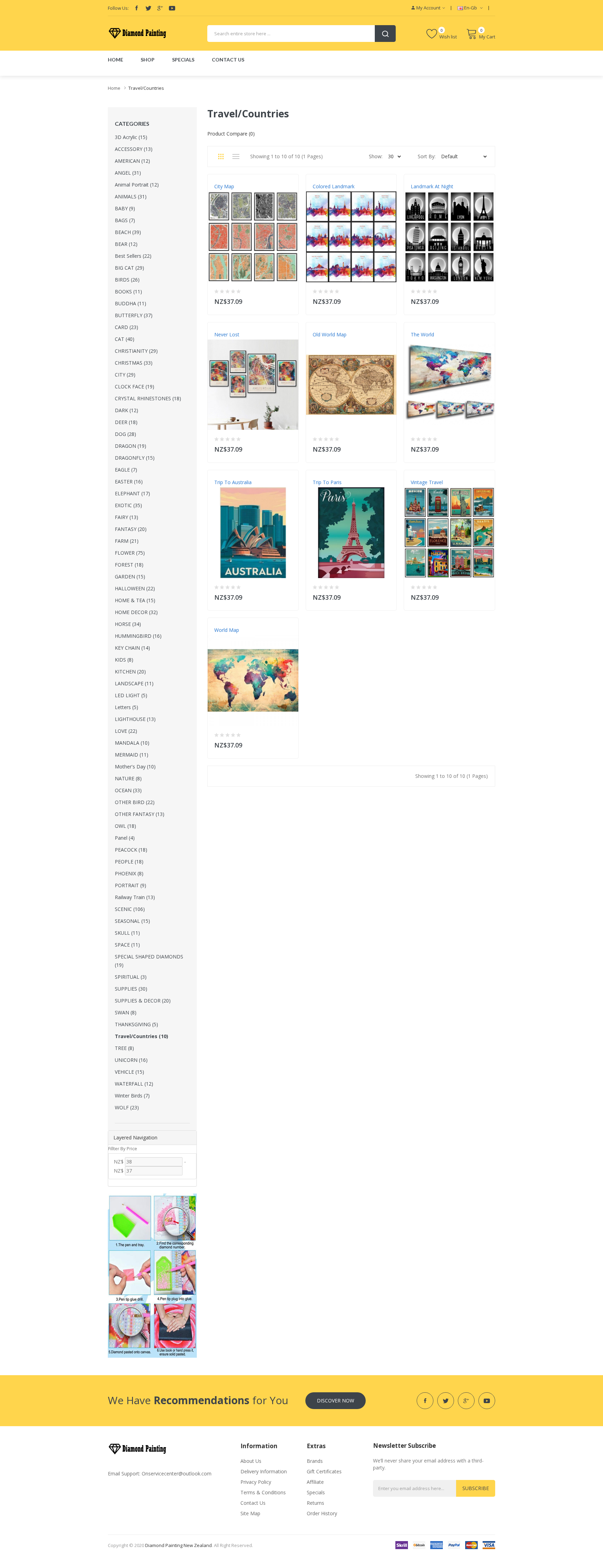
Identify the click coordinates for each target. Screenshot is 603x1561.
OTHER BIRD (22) (135, 802)
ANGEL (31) (128, 172)
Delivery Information (263, 1471)
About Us (250, 1461)
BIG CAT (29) (129, 267)
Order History (322, 1513)
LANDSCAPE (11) (134, 683)
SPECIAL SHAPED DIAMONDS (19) (149, 960)
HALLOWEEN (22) (135, 588)
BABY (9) (125, 208)
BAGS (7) (125, 220)
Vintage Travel (427, 482)
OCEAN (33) (128, 790)
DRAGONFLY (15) (135, 457)
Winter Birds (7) (132, 1095)
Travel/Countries (146, 88)
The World (422, 334)
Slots (197, 1556)
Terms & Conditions (263, 1492)
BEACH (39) (128, 232)
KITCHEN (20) (130, 671)
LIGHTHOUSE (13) (135, 719)
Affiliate (315, 1482)
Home (114, 88)
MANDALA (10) (132, 742)
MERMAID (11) (131, 754)
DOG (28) (125, 434)
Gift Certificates (324, 1471)
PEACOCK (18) (131, 849)
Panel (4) (125, 837)
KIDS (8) (124, 659)
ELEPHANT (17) (132, 493)
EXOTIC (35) (128, 505)
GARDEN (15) (130, 576)
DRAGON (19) (130, 446)
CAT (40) (124, 339)
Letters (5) (126, 707)
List (236, 156)
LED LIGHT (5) (131, 695)
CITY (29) (125, 374)
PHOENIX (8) (129, 873)
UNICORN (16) (131, 1060)
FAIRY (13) (126, 517)
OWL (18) (125, 826)
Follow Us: (118, 8)
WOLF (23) (127, 1107)
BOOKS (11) (128, 291)
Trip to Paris (327, 482)
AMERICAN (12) (132, 161)
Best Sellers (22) (133, 256)
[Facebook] (136, 8)
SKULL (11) (127, 932)
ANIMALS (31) (131, 196)
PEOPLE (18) (129, 861)
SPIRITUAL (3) (131, 976)
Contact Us (253, 1503)
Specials (316, 1492)
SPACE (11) (127, 944)
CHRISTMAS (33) (133, 362)
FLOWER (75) (130, 552)
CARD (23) (126, 327)
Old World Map (330, 334)
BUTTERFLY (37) (133, 315)
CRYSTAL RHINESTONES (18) (148, 398)
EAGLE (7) (126, 469)
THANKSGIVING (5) (136, 1024)
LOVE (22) (126, 731)
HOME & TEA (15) (135, 600)
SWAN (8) (125, 1012)
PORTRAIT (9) (130, 885)
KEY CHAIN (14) (132, 647)
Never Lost (226, 334)
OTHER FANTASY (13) (139, 814)
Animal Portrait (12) (137, 184)
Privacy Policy (255, 1482)
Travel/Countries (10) (141, 1036)
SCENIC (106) (130, 909)
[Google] (160, 8)
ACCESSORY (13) (133, 149)
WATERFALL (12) (134, 1083)
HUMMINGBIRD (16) (138, 636)
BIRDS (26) (127, 279)
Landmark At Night (432, 186)
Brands (315, 1461)
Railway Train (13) (135, 897)
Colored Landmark (334, 186)
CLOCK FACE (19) (134, 386)
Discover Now (335, 1400)
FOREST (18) (129, 564)
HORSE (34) (128, 624)
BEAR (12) (126, 244)
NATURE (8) (128, 778)
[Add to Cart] (288, 300)
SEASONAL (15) (132, 921)
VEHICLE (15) (129, 1071)
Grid (221, 156)
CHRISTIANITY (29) (136, 351)
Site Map (250, 1513)
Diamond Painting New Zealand (178, 1545)
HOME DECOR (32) (136, 612)
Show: (375, 156)
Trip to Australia (233, 482)
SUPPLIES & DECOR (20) (143, 1000)
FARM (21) (127, 541)
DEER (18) (126, 422)
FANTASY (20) (131, 529)
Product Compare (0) (231, 133)
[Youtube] (172, 8)
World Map (226, 630)
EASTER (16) (129, 481)
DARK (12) (126, 410)
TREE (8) (124, 1048)
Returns (315, 1503)
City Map (224, 186)
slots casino (179, 1556)
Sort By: (427, 156)
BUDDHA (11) (130, 303)
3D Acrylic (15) (131, 137)
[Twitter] (148, 8)
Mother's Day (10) (135, 766)
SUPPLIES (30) (131, 988)
